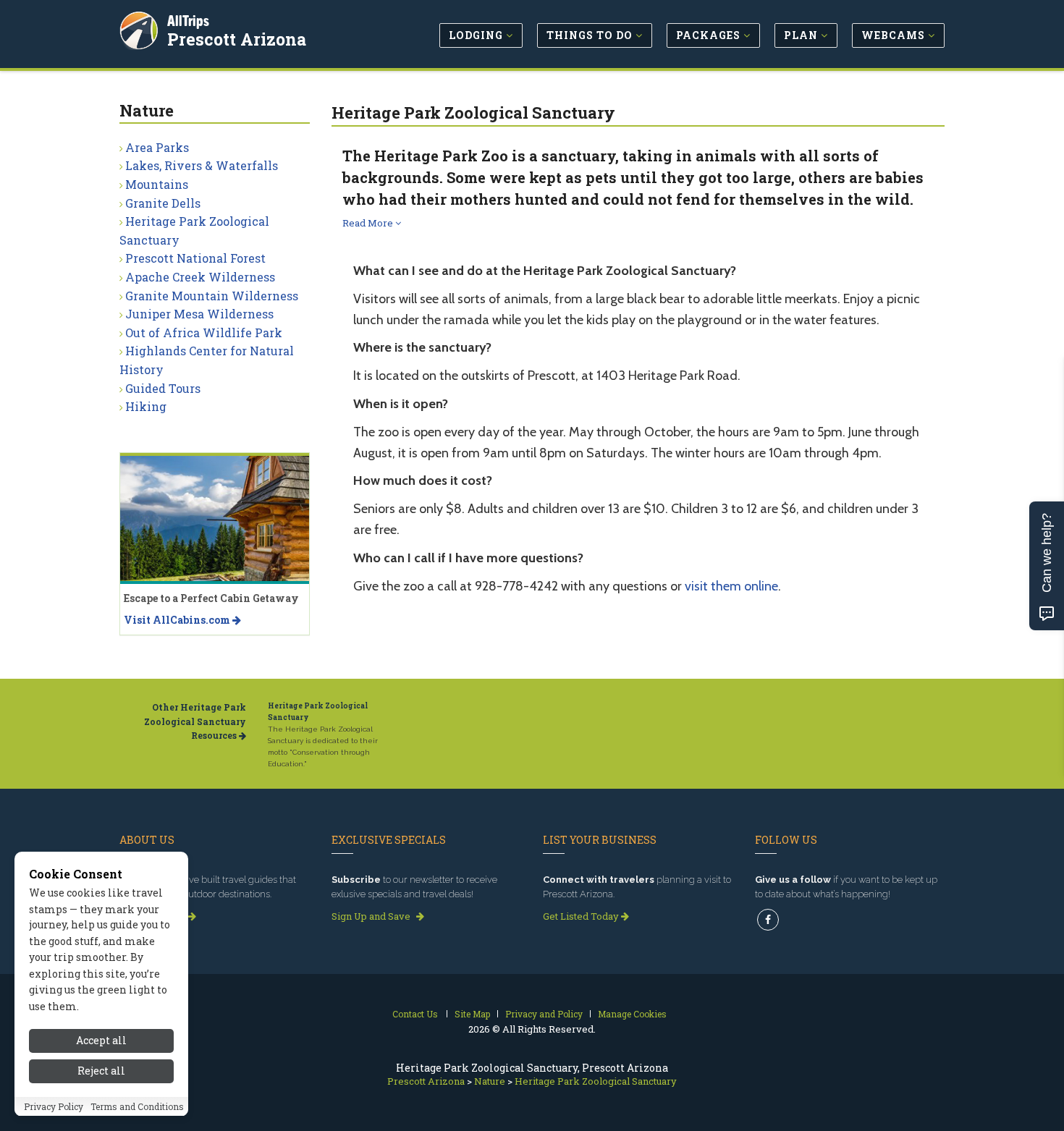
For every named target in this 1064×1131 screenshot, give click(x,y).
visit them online (731, 586)
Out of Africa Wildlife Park (203, 332)
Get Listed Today (582, 916)
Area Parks (157, 147)
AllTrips (188, 20)
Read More (368, 222)
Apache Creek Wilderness (200, 276)
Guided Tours (162, 388)
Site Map (472, 1014)
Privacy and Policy (544, 1014)
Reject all (101, 1071)
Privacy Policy (53, 1107)
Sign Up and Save (372, 916)
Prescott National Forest (195, 258)
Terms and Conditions (137, 1107)
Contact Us (415, 1014)
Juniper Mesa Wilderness (199, 313)
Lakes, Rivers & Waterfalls (201, 165)
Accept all (101, 1040)
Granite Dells (162, 203)
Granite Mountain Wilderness (211, 295)
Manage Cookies (632, 1014)
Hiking (145, 406)
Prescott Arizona (236, 39)
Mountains (156, 184)
